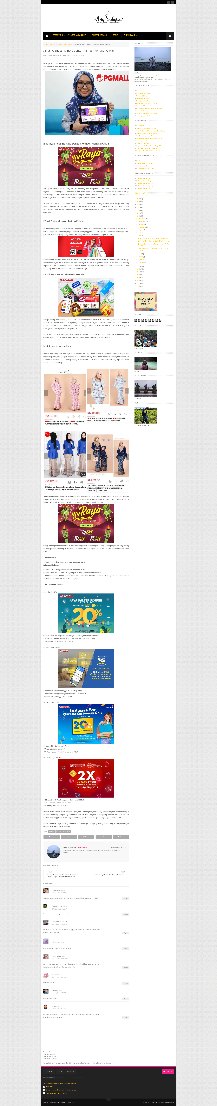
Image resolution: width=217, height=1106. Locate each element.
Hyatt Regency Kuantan (143, 93)
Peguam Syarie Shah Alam (144, 163)
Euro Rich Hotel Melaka (143, 98)
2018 (138, 269)
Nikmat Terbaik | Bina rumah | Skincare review (61, 1090)
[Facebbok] (168, 2)
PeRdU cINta (57, 890)
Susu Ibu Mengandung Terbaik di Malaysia (149, 136)
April (140, 254)
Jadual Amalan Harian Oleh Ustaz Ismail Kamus (153, 238)
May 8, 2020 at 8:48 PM (59, 892)
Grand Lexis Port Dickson (144, 101)
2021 (138, 213)
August (141, 230)
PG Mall (52, 44)
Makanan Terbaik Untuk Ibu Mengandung (149, 138)
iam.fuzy (55, 991)
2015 (138, 277)
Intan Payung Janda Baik (143, 116)
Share (69, 837)
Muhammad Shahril (59, 922)
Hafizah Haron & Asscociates (145, 168)
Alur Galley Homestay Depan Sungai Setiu (149, 108)
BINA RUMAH (129, 35)
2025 (138, 201)
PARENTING (58, 35)
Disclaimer (70, 1071)
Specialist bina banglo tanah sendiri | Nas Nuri (61, 1083)
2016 (138, 275)
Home (46, 44)
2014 (138, 280)
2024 (138, 204)
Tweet (53, 837)
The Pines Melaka (141, 96)
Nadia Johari (56, 956)
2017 (138, 272)
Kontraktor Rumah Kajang (144, 188)
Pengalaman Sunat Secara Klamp (146, 128)
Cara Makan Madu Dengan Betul (146, 148)
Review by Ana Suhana (65, 44)
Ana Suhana (62, 1102)
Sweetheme (170, 1102)
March (141, 257)
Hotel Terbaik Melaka (142, 91)
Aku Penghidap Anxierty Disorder (146, 141)
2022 (138, 210)
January (141, 262)
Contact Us (49, 1071)
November (142, 221)
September (142, 227)
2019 (138, 266)
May (140, 236)
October (141, 224)
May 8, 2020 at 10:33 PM (59, 908)
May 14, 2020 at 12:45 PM (60, 977)
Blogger (154, 1102)
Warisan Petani (58, 906)
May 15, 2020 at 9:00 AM (59, 993)
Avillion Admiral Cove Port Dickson (147, 103)
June (140, 233)
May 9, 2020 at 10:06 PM (59, 943)
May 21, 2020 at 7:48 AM (59, 1009)
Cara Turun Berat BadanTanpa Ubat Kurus (149, 151)
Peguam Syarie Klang (142, 166)
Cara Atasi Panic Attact (143, 143)
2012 (138, 286)
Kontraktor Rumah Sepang (144, 186)
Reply (126, 898)
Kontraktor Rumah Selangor (145, 183)
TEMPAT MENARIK (99, 35)
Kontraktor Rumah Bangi (144, 181)
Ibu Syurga (49, 1086)
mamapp (55, 975)
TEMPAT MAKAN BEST (77, 35)
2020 (138, 216)
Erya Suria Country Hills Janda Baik (147, 113)
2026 (138, 199)
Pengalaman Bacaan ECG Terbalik (146, 133)
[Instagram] (172, 2)
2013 (138, 283)
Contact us (168, 1071)
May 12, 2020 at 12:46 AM (60, 958)
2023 (138, 207)
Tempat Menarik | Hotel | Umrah (56, 1093)
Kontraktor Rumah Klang (143, 178)
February (142, 260)
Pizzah (54, 1006)
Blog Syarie (139, 161)
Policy (60, 1071)
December (142, 218)
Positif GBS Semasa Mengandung (146, 126)
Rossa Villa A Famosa (142, 106)
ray (53, 940)
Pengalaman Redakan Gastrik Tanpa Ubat (149, 146)
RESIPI (115, 35)
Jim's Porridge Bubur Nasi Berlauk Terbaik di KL (153, 241)
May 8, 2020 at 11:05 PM (59, 924)
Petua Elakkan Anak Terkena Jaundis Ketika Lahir (151, 131)
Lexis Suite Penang (142, 111)
